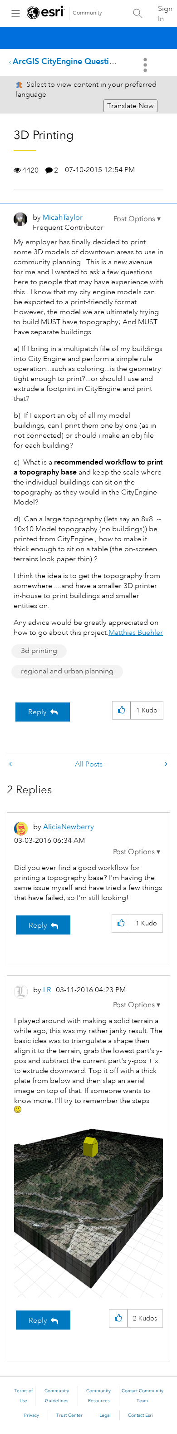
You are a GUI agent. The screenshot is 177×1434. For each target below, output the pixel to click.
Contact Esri (140, 1415)
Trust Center (69, 1415)
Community (87, 13)
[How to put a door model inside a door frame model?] (11, 764)
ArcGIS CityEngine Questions (67, 61)
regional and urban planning (67, 671)
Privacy (31, 1415)
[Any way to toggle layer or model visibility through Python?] (165, 764)
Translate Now (130, 105)
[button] (137, 219)
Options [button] (146, 65)
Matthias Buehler (135, 632)
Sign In (165, 13)
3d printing (39, 650)
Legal (105, 1415)
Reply (37, 712)
